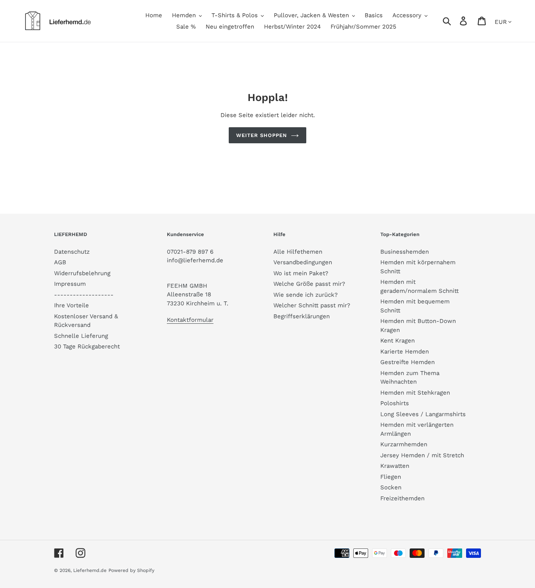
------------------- (84, 294)
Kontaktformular (190, 319)
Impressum (70, 283)
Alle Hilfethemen (297, 251)
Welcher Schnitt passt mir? (311, 305)
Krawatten (394, 465)
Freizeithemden (402, 498)
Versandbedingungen (302, 262)
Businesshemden (404, 251)
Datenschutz (72, 251)
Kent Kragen (397, 340)
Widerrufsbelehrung (82, 273)
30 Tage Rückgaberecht (87, 346)
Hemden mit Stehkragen (415, 392)
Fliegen (390, 476)
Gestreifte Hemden (407, 362)
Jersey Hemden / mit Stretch (422, 455)
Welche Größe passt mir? (309, 283)
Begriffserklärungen (301, 316)
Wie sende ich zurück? (305, 294)
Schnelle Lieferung (81, 335)
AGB (60, 262)
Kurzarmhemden (403, 444)
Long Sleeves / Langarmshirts (423, 414)
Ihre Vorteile (71, 305)
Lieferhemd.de (90, 570)
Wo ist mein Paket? (300, 273)
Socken (390, 487)
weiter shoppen (261, 135)
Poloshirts (394, 403)
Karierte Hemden (404, 351)
